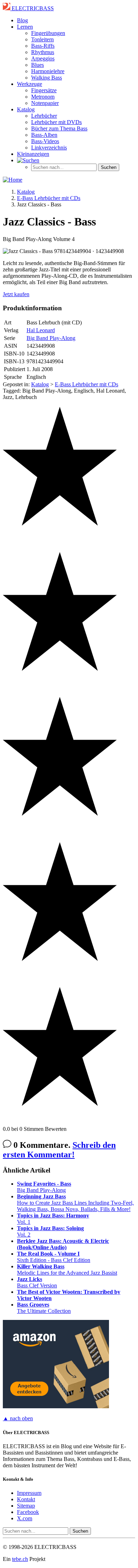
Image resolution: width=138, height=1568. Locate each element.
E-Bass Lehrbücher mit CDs (86, 384)
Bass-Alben (44, 135)
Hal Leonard (41, 330)
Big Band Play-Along (51, 338)
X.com (24, 1518)
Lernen (25, 27)
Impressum (29, 1493)
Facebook (28, 1512)
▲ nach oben (18, 1418)
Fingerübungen (48, 33)
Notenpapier (45, 103)
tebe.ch (20, 1559)
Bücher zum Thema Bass (59, 128)
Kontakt (26, 1499)
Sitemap (26, 1506)
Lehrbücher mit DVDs (56, 122)
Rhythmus (42, 52)
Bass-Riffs (42, 46)
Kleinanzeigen (33, 154)
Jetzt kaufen (16, 294)
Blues (37, 65)
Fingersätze (44, 90)
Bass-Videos (45, 141)
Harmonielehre (47, 71)
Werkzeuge (29, 84)
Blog (22, 20)
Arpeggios (42, 58)
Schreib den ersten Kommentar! (59, 1149)
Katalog (26, 109)
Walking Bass (46, 78)
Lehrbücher (44, 116)
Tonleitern (42, 39)
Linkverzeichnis (49, 148)
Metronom (42, 97)
